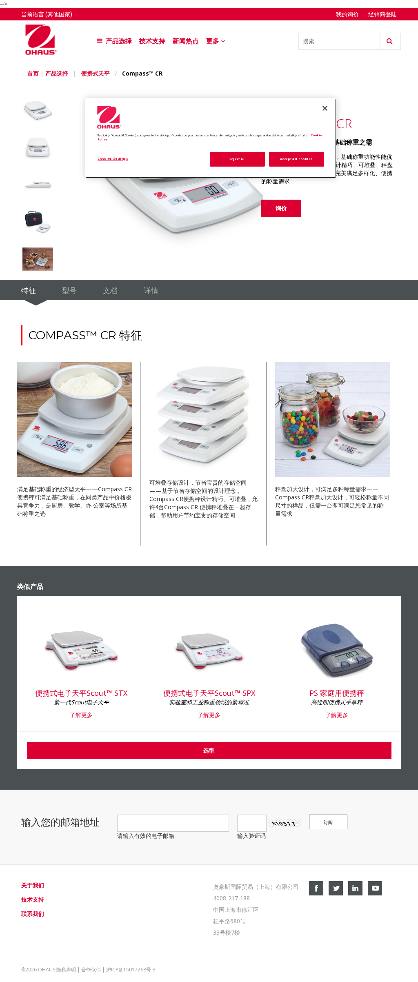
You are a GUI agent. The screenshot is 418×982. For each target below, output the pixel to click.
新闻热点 (186, 41)
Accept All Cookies (296, 159)
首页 (33, 73)
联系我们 (32, 913)
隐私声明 (66, 969)
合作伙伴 (91, 969)
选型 (209, 750)
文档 (110, 290)
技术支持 (152, 41)
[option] (41, 112)
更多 (213, 41)
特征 (28, 290)
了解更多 (81, 715)
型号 (69, 290)
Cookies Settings (113, 158)
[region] (210, 138)
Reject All (237, 159)
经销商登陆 (382, 14)
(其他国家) (58, 14)
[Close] (325, 108)
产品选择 (118, 41)
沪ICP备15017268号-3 (131, 969)
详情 (151, 290)
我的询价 (347, 14)
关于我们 (32, 885)
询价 (281, 208)
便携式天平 (95, 73)
